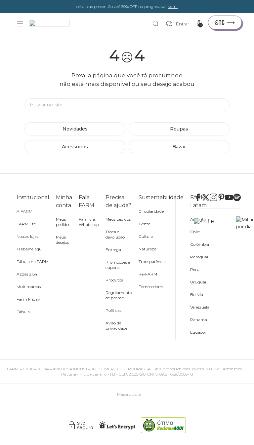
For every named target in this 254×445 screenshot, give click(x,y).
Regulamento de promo (119, 295)
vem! (173, 6)
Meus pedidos (63, 222)
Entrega (113, 249)
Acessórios (75, 147)
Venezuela (199, 307)
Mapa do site (129, 394)
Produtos (114, 280)
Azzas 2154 (27, 274)
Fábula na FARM (33, 261)
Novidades (75, 129)
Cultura (146, 236)
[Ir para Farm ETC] (224, 22)
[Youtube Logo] (229, 197)
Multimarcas (29, 286)
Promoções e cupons (118, 265)
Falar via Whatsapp (89, 222)
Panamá (198, 319)
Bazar (179, 147)
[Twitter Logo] (206, 197)
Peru (194, 269)
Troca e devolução (115, 234)
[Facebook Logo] (198, 197)
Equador (198, 332)
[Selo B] (211, 239)
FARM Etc (26, 223)
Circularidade (151, 211)
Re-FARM (148, 274)
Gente (144, 223)
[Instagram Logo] (213, 197)
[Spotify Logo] (237, 197)
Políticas (113, 310)
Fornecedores (151, 286)
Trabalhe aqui (30, 248)
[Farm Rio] (52, 24)
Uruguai (198, 281)
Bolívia (196, 294)
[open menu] (19, 23)
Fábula (23, 311)
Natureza (147, 248)
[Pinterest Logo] (221, 197)
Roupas (179, 129)
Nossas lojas (27, 236)
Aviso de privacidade (116, 325)
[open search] (157, 23)
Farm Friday (28, 299)
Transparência (152, 261)
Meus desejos (62, 240)
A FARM (24, 211)
